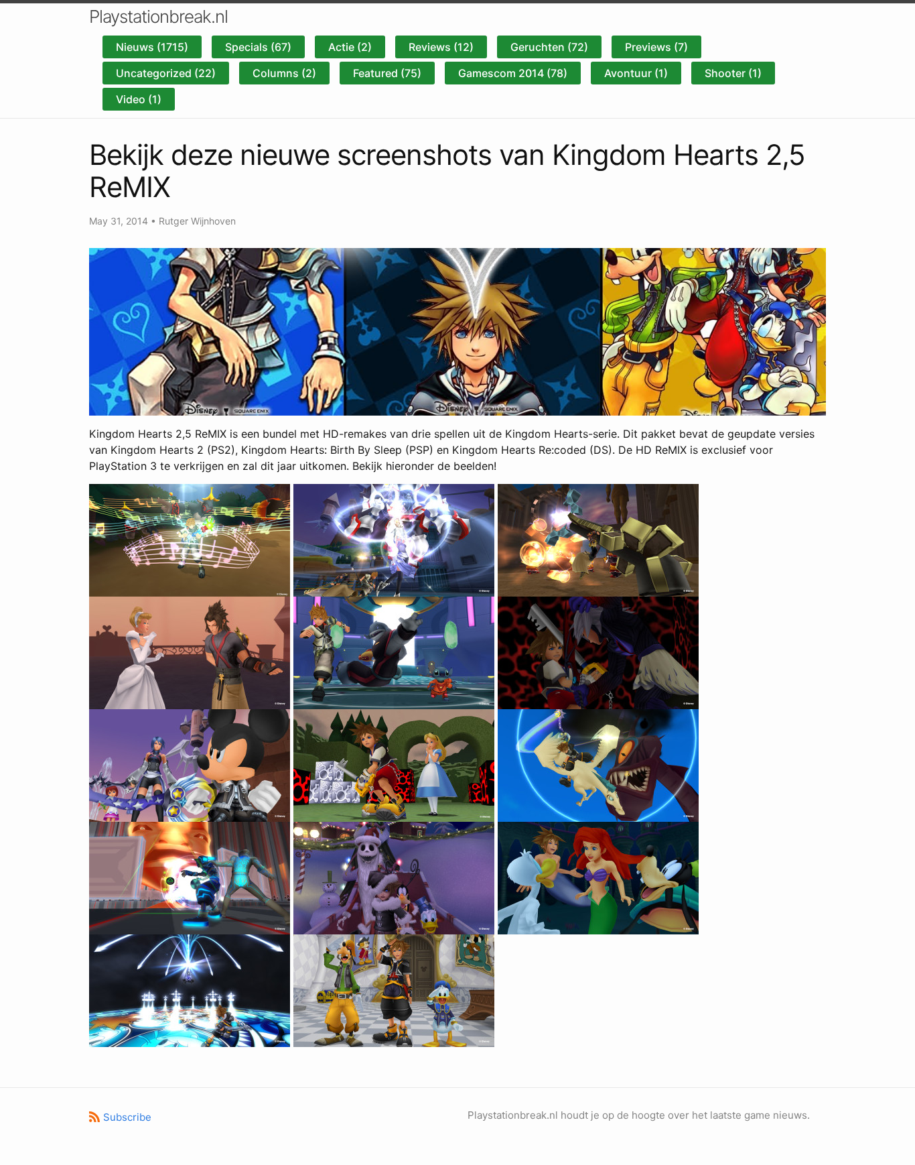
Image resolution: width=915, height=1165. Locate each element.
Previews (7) (656, 47)
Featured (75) (387, 73)
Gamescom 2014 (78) (512, 73)
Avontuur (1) (636, 73)
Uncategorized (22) (166, 73)
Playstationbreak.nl (158, 16)
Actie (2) (350, 47)
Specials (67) (258, 47)
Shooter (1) (733, 73)
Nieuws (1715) (152, 47)
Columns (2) (284, 73)
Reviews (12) (441, 47)
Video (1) (138, 99)
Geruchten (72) (549, 47)
